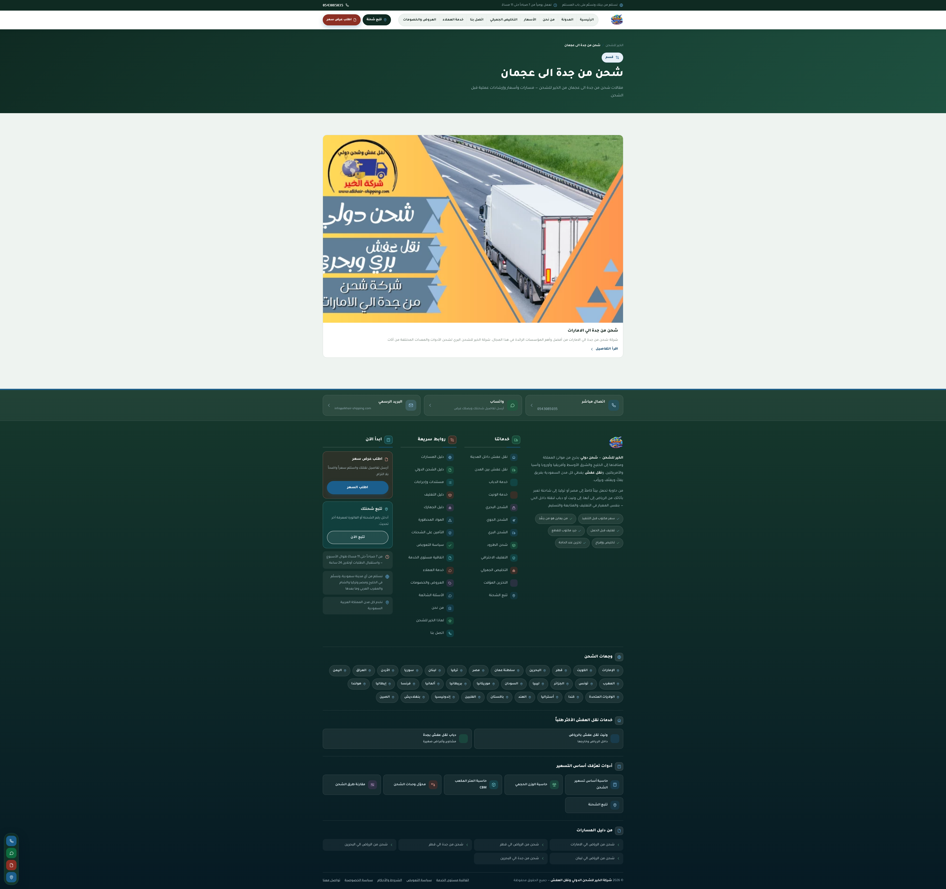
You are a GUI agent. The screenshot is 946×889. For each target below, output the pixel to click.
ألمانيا (430, 684)
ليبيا (536, 684)
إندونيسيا (442, 697)
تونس (583, 684)
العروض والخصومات (419, 20)
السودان (511, 684)
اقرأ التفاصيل (607, 349)
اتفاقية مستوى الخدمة (452, 880)
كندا (571, 697)
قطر (559, 670)
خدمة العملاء (453, 20)
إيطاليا (381, 684)
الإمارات (608, 670)
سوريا (409, 670)
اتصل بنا (476, 20)
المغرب (609, 684)
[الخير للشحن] (616, 20)
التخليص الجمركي (503, 20)
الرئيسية (587, 20)
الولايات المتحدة (602, 697)
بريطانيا (456, 684)
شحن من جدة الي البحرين (519, 858)
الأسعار (530, 20)
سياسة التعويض (419, 880)
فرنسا (406, 684)
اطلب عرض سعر (339, 19)
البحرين (535, 670)
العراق (361, 670)
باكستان (497, 697)
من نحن (549, 20)
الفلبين (470, 697)
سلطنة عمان (504, 670)
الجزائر (559, 684)
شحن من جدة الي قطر (446, 845)
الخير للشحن (614, 45)
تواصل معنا (331, 880)
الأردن (385, 670)
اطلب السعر (357, 487)
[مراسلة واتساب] (11, 853)
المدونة (567, 20)
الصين (385, 697)
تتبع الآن (358, 537)
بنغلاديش (412, 697)
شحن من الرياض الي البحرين (366, 845)
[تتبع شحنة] (11, 877)
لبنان (432, 670)
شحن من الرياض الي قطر (519, 845)
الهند (522, 697)
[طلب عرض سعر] (11, 865)
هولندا (356, 684)
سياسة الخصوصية (359, 880)
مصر (476, 670)
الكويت (582, 670)
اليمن (337, 670)
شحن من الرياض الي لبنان (595, 858)
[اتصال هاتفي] (11, 841)
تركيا (454, 670)
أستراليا (547, 697)
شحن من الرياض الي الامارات (593, 845)
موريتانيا (483, 684)
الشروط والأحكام (389, 880)
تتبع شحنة (374, 19)
